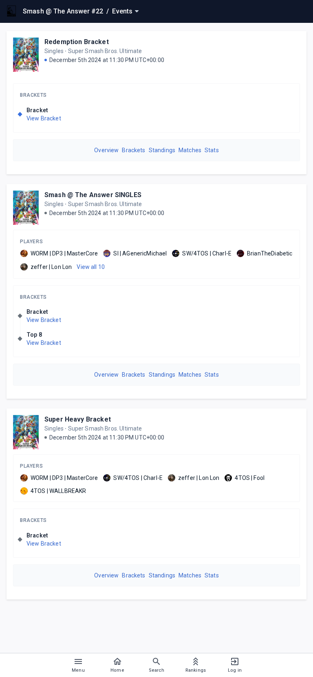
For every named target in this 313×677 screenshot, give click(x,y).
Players (31, 241)
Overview (106, 150)
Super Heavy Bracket (77, 419)
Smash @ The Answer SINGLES (92, 195)
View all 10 (91, 267)
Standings (162, 150)
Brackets (33, 95)
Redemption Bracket (76, 42)
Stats (212, 150)
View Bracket (43, 118)
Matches (190, 150)
